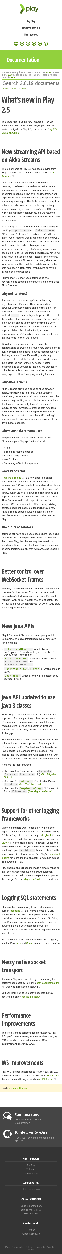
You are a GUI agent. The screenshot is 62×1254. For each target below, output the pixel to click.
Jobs (31, 1189)
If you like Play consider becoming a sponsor (34, 1139)
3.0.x (13, 77)
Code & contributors (31, 1205)
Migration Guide (32, 879)
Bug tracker (31, 1209)
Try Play (31, 21)
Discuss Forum (23, 1119)
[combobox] (31, 83)
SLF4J (5, 842)
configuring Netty (30, 996)
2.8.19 (48, 72)
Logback (47, 835)
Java (18, 943)
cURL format (46, 1079)
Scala (29, 943)
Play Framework (31, 8)
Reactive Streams (11, 477)
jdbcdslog (15, 910)
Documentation (31, 28)
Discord (38, 1119)
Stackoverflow (22, 1122)
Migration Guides (17, 1088)
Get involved (31, 1213)
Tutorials (31, 1169)
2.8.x (10, 74)
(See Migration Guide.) (31, 784)
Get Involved (31, 34)
